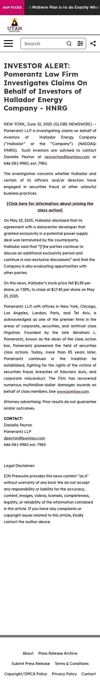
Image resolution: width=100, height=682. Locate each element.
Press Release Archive (57, 653)
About (28, 653)
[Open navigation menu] (8, 43)
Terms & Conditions (72, 663)
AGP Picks (12, 7)
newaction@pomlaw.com (67, 156)
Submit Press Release (31, 663)
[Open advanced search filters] (80, 43)
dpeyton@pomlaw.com (24, 438)
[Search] (69, 43)
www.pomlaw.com (73, 391)
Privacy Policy (64, 673)
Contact (88, 673)
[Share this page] (93, 43)
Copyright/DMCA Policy (25, 673)
